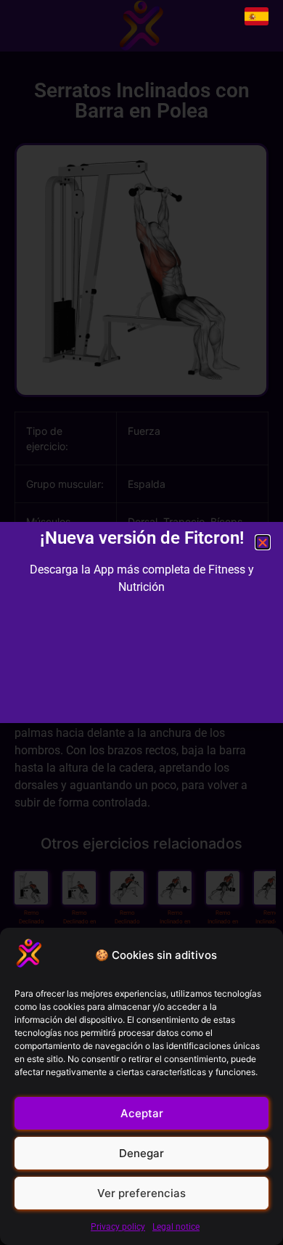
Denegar (141, 1153)
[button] (262, 542)
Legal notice (176, 1227)
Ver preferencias (141, 1193)
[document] (141, 622)
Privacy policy (118, 1227)
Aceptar (141, 1113)
